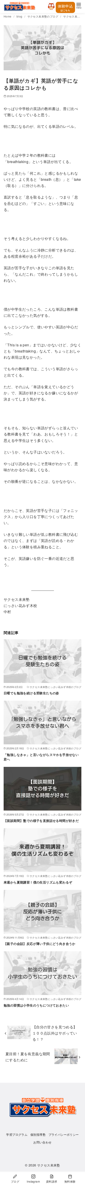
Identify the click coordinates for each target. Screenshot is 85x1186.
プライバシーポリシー (64, 1134)
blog (20, 16)
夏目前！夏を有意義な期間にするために (27, 1057)
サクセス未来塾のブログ (43, 16)
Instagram (33, 1181)
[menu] (78, 5)
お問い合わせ (42, 1142)
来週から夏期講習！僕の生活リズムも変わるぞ (38, 882)
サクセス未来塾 (48, 1165)
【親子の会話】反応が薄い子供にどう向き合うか (39, 943)
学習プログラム (16, 1134)
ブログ (15, 1181)
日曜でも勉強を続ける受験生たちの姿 (31, 693)
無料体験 (70, 1181)
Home (8, 16)
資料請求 (51, 1181)
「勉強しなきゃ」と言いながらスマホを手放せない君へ (41, 756)
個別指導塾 (38, 1134)
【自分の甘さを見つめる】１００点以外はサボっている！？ (54, 1033)
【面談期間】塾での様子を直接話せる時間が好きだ (41, 820)
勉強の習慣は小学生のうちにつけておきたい (36, 1005)
